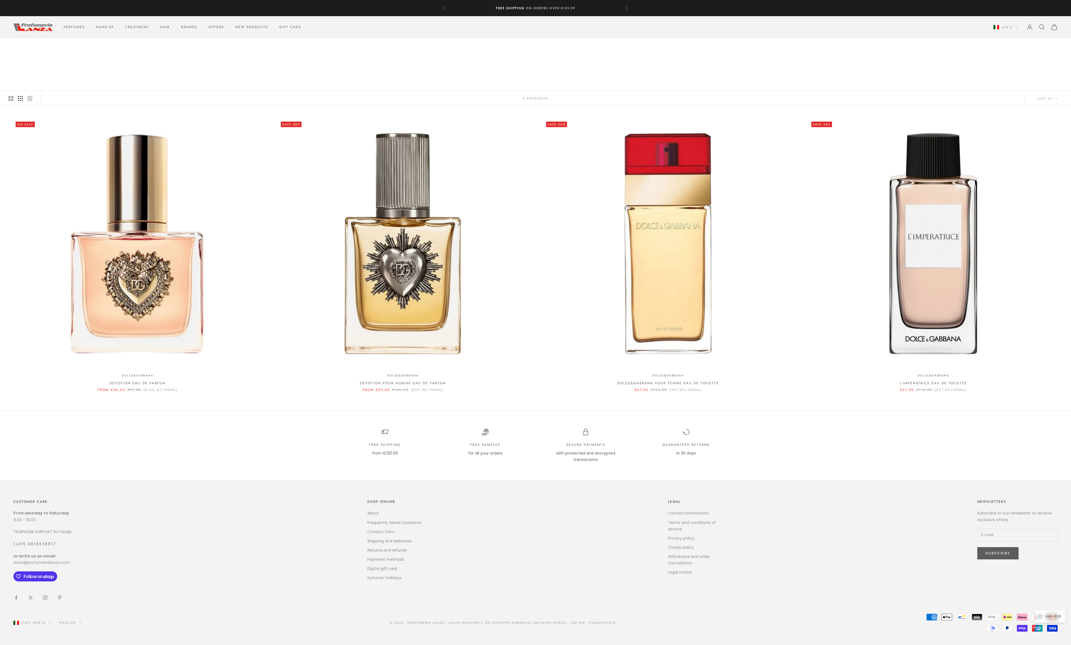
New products (251, 27)
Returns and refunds (387, 550)
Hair (165, 27)
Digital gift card (382, 568)
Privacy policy (681, 538)
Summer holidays (384, 578)
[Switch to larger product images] (10, 98)
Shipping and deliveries (389, 541)
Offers (216, 27)
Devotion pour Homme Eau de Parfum (403, 383)
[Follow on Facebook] (16, 597)
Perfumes (74, 27)
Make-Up (105, 27)
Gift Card (290, 27)
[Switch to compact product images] (29, 98)
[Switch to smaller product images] (20, 98)
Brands (189, 27)
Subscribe (997, 553)
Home (18, 46)
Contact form (381, 532)
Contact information (688, 513)
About (373, 513)
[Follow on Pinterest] (59, 597)
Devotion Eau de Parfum (138, 383)
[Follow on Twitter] (30, 597)
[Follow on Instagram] (45, 597)
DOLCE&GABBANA (60, 46)
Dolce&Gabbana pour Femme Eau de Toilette (668, 383)
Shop (34, 46)
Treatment (137, 27)
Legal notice (680, 572)
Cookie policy (681, 547)
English (67, 622)
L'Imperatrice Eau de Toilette (933, 383)
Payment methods (385, 559)
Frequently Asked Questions (394, 522)
